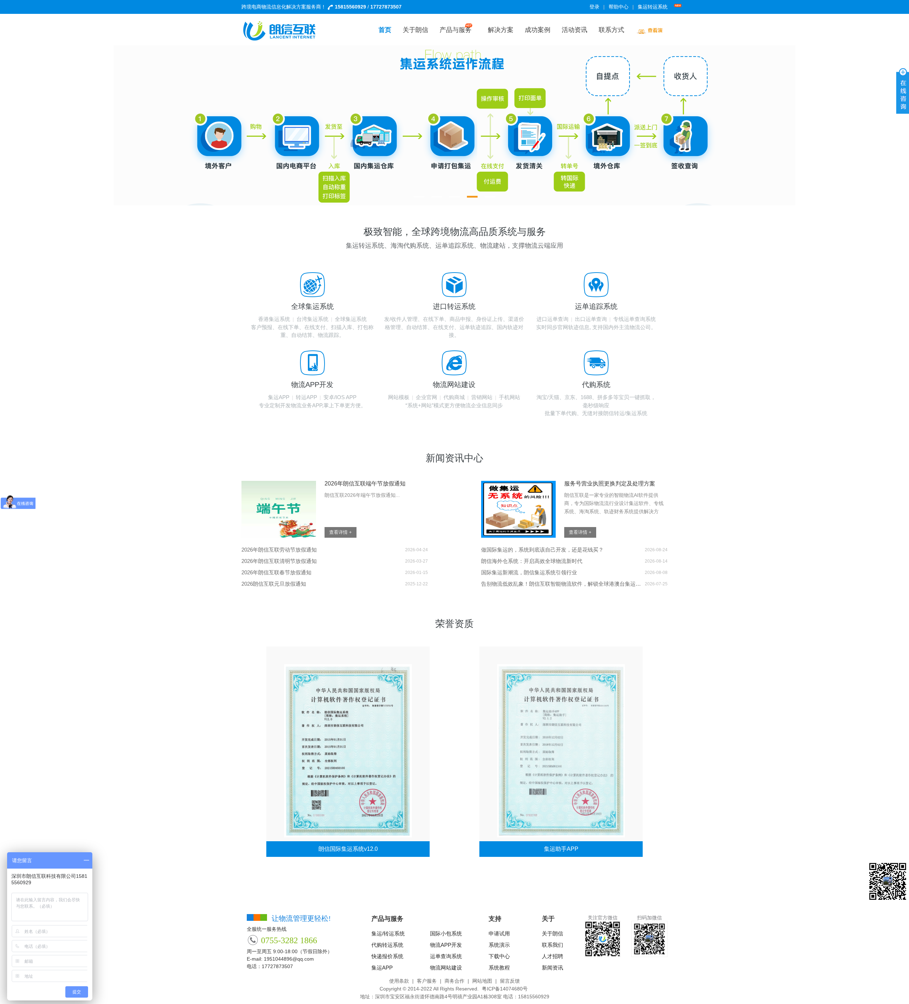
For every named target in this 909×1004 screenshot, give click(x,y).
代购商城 (454, 397)
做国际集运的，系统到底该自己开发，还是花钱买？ (542, 550)
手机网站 (509, 397)
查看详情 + (340, 532)
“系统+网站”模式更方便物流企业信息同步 (454, 405)
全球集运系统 (351, 319)
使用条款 (399, 981)
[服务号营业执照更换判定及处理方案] (518, 509)
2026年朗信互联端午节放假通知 (365, 483)
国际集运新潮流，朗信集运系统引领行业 (529, 572)
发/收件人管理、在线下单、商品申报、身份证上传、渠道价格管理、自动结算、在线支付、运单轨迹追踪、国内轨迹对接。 (454, 327)
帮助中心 (618, 7)
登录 (594, 7)
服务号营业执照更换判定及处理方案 (609, 483)
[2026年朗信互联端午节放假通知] (278, 509)
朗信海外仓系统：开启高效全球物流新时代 (531, 561)
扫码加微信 (649, 917)
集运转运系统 (653, 7)
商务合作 (454, 981)
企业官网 (426, 397)
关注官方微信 (602, 917)
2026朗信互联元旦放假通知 (273, 584)
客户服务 (427, 981)
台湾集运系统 (312, 319)
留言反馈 (510, 981)
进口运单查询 (552, 319)
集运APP (278, 397)
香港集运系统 (274, 319)
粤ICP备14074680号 (505, 989)
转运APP (306, 397)
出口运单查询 (591, 319)
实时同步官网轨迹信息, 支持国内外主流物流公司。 (596, 327)
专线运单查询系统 (634, 319)
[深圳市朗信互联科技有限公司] (284, 31)
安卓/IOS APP (339, 397)
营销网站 (481, 397)
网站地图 (482, 981)
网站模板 (398, 397)
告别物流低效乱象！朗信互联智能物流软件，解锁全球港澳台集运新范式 (561, 584)
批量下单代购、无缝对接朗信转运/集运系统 (596, 413)
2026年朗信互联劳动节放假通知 (279, 550)
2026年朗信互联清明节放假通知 (279, 561)
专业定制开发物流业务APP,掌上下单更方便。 (312, 405)
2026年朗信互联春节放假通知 (276, 572)
